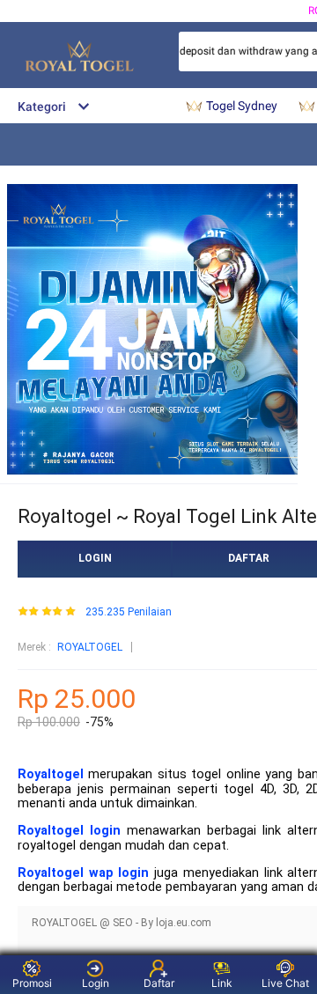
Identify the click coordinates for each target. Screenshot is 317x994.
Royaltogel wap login (83, 872)
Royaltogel (51, 774)
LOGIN (95, 558)
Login (95, 983)
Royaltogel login (69, 830)
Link (221, 983)
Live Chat (285, 983)
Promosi (32, 983)
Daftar (159, 983)
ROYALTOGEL (89, 647)
